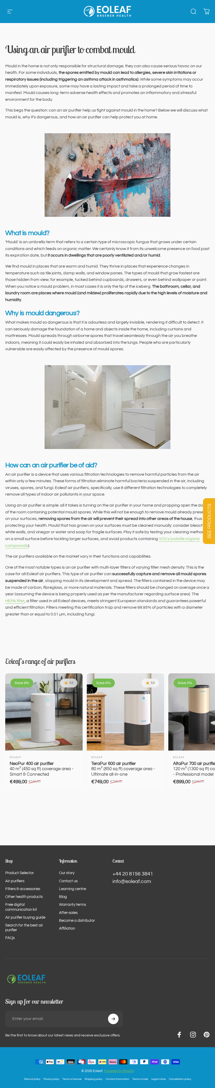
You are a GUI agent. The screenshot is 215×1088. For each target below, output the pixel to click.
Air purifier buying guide (25, 917)
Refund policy (32, 1079)
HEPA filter (15, 601)
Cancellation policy (180, 1079)
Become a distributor (77, 921)
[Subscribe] (113, 1019)
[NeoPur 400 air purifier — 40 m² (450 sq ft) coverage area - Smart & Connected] (44, 712)
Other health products (24, 897)
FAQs (10, 938)
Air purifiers (14, 881)
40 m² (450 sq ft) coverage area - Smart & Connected (41, 768)
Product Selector (19, 873)
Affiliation (67, 928)
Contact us (68, 881)
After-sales (68, 913)
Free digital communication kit (21, 907)
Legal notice (158, 1079)
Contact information (117, 1079)
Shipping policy (94, 1079)
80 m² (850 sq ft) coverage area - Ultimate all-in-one (123, 768)
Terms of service (72, 1079)
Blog (63, 897)
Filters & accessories (22, 889)
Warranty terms (72, 905)
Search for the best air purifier (24, 927)
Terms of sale (140, 1079)
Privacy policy (51, 1079)
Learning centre (72, 889)
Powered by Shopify (119, 1071)
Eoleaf (15, 757)
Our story (66, 873)
